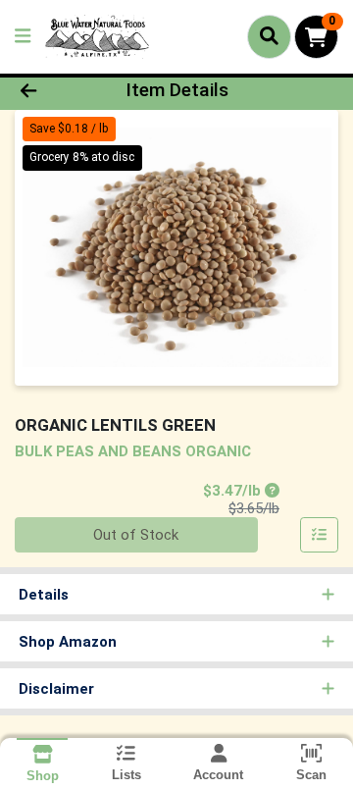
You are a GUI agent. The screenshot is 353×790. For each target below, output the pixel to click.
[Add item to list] (319, 535)
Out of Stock (135, 535)
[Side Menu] (22, 37)
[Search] (269, 36)
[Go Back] (55, 91)
